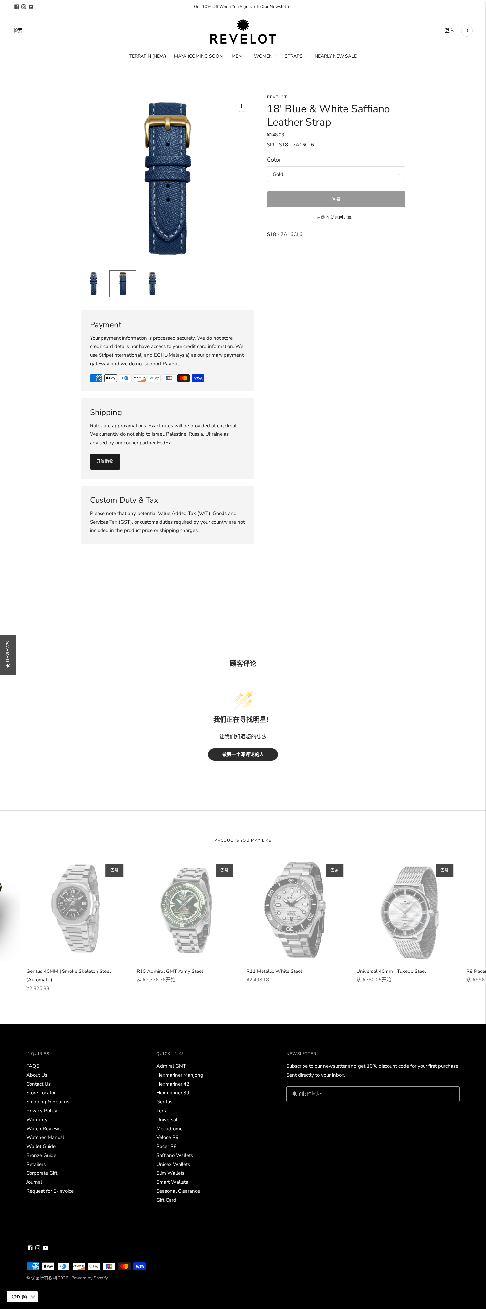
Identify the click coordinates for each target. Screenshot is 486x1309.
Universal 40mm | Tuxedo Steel (391, 971)
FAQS (32, 1066)
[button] (8, 655)
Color (274, 160)
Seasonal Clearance (178, 1191)
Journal (34, 1182)
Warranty (37, 1119)
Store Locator (41, 1093)
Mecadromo (169, 1128)
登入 (449, 30)
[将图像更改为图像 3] (152, 284)
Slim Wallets (170, 1173)
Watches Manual (45, 1137)
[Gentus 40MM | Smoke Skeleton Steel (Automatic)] (78, 909)
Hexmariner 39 (172, 1093)
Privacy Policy (41, 1110)
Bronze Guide (41, 1155)
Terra (162, 1110)
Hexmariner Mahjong (179, 1075)
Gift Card (166, 1200)
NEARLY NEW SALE (336, 56)
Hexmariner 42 (172, 1084)
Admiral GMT (171, 1066)
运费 (320, 217)
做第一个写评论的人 (243, 754)
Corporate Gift (41, 1173)
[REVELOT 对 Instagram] (23, 6)
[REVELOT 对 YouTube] (31, 6)
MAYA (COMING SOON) (199, 56)
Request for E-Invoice (50, 1191)
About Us (36, 1075)
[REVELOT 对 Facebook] (16, 6)
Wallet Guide (41, 1146)
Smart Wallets (172, 1182)
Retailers (36, 1164)
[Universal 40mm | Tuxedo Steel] (408, 909)
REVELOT (277, 96)
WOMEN (263, 56)
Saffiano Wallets (174, 1155)
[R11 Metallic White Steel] (298, 909)
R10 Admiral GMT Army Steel (170, 971)
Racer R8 (166, 1146)
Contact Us (38, 1084)
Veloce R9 (167, 1137)
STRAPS (294, 56)
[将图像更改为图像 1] (93, 284)
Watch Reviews (43, 1128)
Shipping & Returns (47, 1101)
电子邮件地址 (306, 1087)
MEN (237, 56)
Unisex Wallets (173, 1164)
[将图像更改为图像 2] (123, 284)
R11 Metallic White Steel (274, 971)
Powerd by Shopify (89, 1278)
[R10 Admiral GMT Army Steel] (188, 909)
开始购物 (105, 461)
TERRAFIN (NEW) (147, 56)
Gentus (164, 1101)
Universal (166, 1119)
